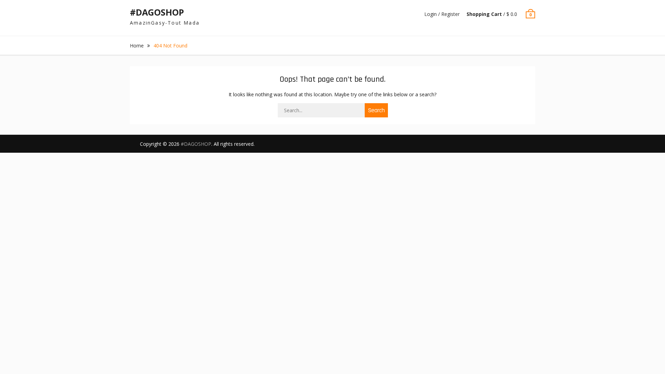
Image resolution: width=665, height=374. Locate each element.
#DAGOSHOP (157, 12)
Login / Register (442, 14)
